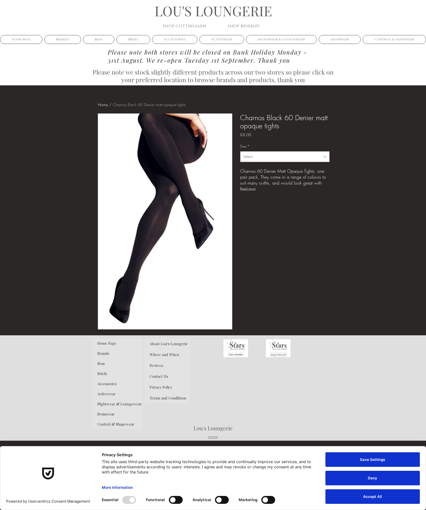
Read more (248, 188)
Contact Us (159, 376)
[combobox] (285, 156)
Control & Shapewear (115, 424)
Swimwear (106, 414)
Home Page (106, 343)
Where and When (164, 354)
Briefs (102, 373)
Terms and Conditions (168, 398)
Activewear (106, 393)
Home (103, 104)
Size (244, 146)
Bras (101, 363)
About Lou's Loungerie (169, 343)
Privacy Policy (161, 387)
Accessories (107, 383)
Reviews (156, 365)
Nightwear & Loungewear (119, 403)
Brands (103, 353)
